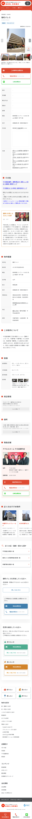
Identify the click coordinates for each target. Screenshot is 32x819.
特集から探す (5, 724)
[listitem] (5, 57)
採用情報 (3, 790)
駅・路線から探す (6, 706)
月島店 (3, 750)
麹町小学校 (15, 311)
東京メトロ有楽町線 (17, 154)
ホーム (2, 7)
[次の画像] (30, 40)
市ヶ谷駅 (23, 157)
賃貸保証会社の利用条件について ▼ (20, 304)
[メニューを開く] (28, 3)
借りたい (8, 7)
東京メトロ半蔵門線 (17, 150)
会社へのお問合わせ (6, 793)
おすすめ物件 (5, 718)
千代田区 (14, 7)
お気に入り (4, 770)
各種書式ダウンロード (7, 776)
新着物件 (3, 715)
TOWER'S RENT (6, 727)
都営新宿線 (15, 167)
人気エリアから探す (6, 721)
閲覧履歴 (3, 773)
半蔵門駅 (25, 150)
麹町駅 (24, 154)
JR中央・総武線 (16, 157)
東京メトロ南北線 (17, 164)
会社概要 (3, 787)
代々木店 (3, 747)
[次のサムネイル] (31, 57)
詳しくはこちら (16, 590)
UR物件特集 (5, 732)
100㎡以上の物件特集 (8, 734)
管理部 (3, 756)
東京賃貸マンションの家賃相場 (10, 737)
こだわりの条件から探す (7, 712)
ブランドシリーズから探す (9, 729)
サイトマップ (5, 800)
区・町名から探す (6, 709)
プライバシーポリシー (16, 800)
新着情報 (3, 767)
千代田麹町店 (5, 753)
